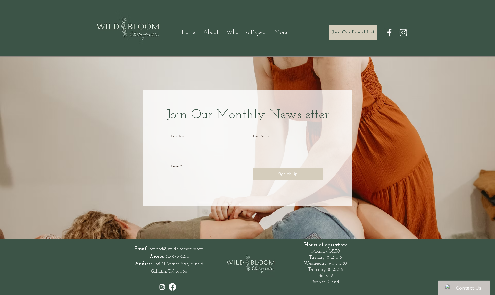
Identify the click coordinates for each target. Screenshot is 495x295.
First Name (180, 136)
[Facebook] (389, 33)
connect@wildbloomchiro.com (177, 249)
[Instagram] (403, 33)
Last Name (261, 136)
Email (175, 166)
